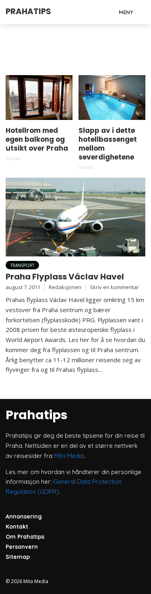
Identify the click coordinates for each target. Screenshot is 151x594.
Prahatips (28, 11)
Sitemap (18, 556)
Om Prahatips (25, 536)
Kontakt (17, 526)
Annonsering (24, 516)
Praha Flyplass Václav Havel (65, 276)
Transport (22, 265)
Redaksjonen (65, 287)
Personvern (22, 546)
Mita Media (69, 456)
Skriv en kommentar (114, 287)
